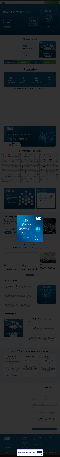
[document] (30, 228)
